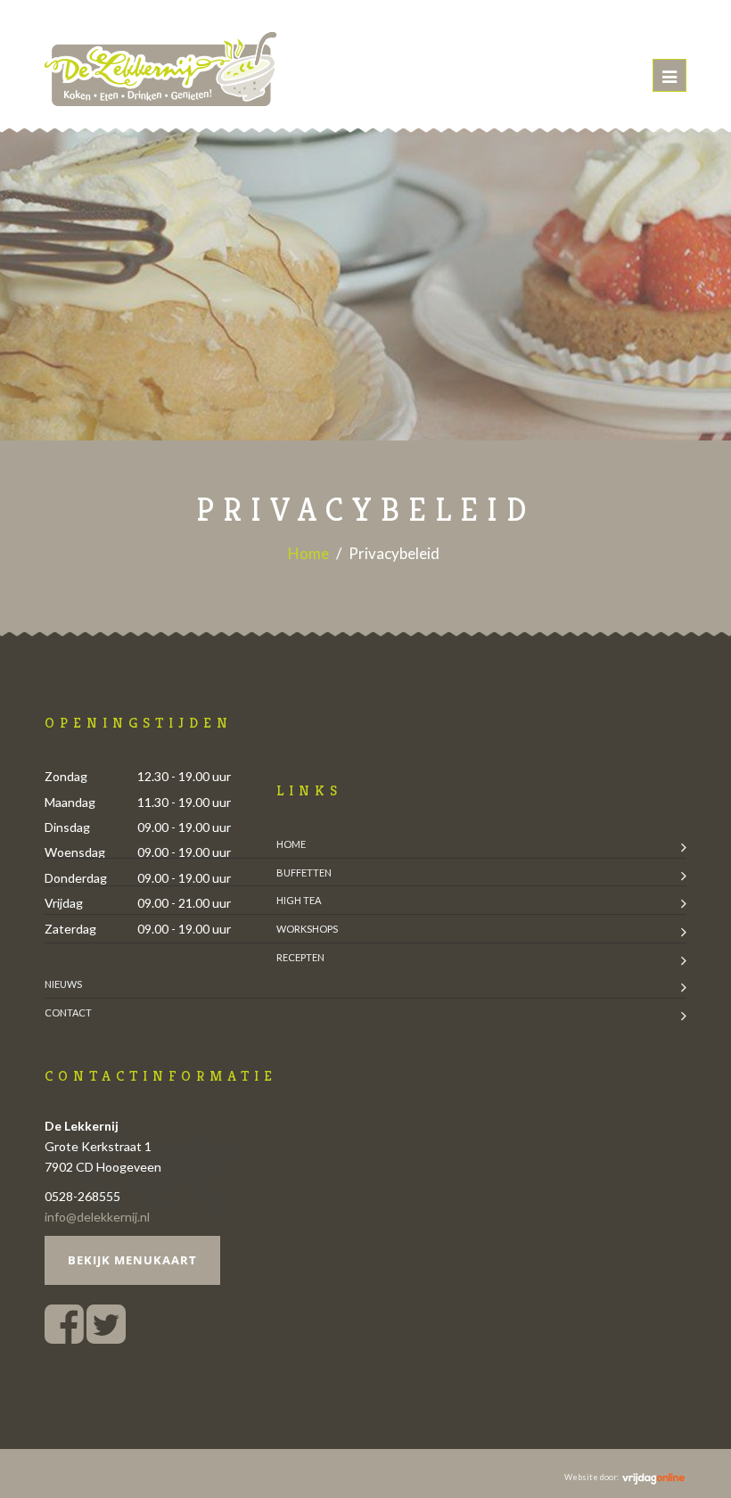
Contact (68, 1012)
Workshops (307, 928)
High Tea (298, 900)
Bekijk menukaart (132, 1260)
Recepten (300, 957)
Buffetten (304, 872)
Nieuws (63, 984)
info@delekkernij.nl (97, 1216)
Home (308, 553)
